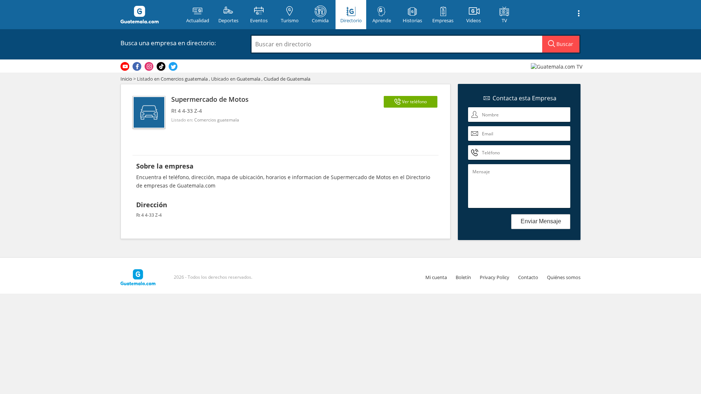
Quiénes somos (564, 277)
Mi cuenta (436, 277)
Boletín (463, 277)
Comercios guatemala (184, 79)
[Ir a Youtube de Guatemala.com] (124, 66)
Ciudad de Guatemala (287, 79)
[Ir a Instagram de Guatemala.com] (149, 66)
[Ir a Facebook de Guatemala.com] (137, 66)
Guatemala (248, 79)
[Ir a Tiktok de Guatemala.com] (161, 66)
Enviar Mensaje (541, 221)
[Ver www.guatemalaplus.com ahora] (557, 66)
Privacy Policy (494, 277)
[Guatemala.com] (148, 14)
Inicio (126, 79)
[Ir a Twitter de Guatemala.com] (173, 66)
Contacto (528, 277)
